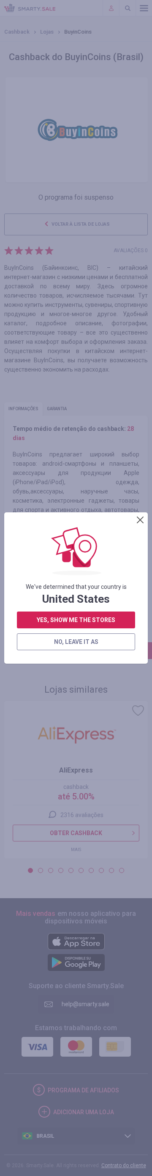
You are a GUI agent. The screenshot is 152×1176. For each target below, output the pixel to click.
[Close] (140, 520)
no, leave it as (76, 641)
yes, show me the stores (76, 620)
